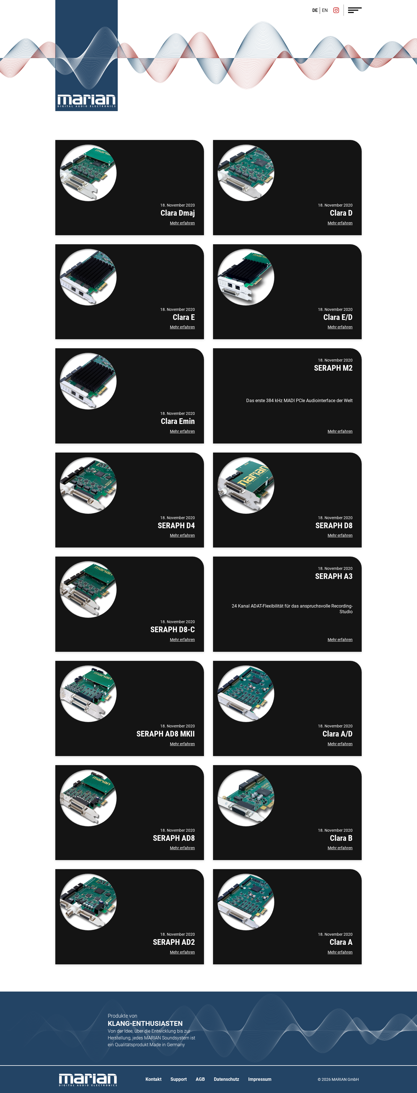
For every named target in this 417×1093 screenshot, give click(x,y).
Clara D (341, 213)
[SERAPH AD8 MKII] (88, 693)
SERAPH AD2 (174, 942)
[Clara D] (246, 173)
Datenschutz (226, 1079)
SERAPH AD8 (174, 838)
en (325, 10)
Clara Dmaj (178, 213)
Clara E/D (338, 317)
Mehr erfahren (182, 223)
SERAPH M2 (333, 368)
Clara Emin (178, 421)
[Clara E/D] (246, 277)
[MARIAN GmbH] (86, 101)
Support (178, 1079)
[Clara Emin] (88, 381)
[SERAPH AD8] (88, 798)
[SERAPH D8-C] (88, 589)
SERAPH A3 (334, 576)
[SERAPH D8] (246, 485)
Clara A (341, 942)
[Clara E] (88, 277)
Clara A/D (338, 733)
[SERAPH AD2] (88, 902)
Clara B (341, 838)
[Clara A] (246, 902)
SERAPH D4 (176, 525)
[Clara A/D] (246, 693)
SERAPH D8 (334, 525)
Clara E (184, 317)
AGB (200, 1079)
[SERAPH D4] (88, 485)
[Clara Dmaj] (88, 173)
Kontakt (153, 1079)
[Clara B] (246, 798)
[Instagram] (336, 10)
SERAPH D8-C (172, 629)
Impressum (259, 1079)
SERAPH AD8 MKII (165, 733)
